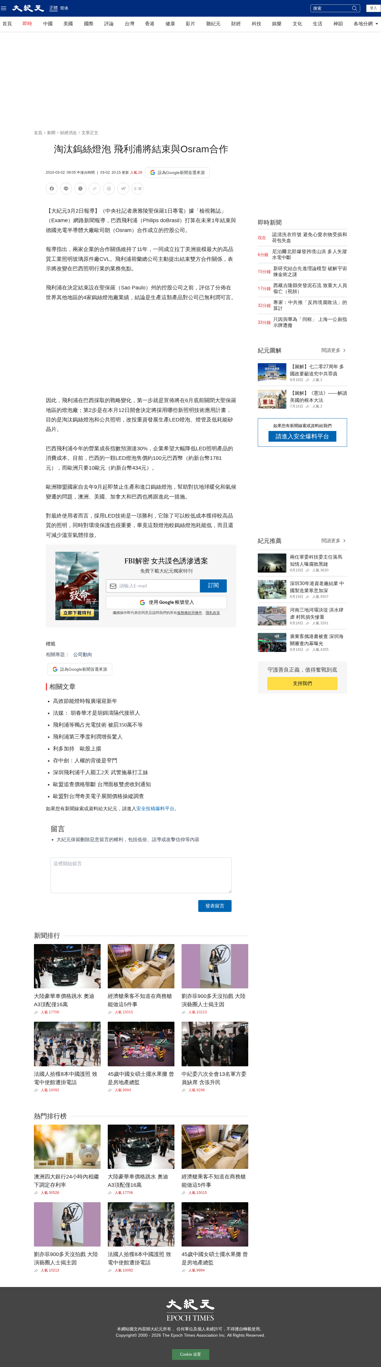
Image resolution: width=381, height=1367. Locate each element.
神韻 (338, 23)
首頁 (7, 23)
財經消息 (68, 132)
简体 (64, 8)
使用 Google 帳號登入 (171, 602)
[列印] (109, 190)
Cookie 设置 (190, 1354)
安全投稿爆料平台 (155, 808)
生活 (317, 23)
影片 (190, 23)
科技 (256, 23)
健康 (170, 23)
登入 (373, 8)
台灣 (129, 23)
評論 (109, 23)
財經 (236, 23)
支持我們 (302, 683)
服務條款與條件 (189, 613)
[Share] (37, 1012)
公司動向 (82, 654)
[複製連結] (95, 189)
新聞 (51, 132)
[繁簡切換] (137, 190)
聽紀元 (213, 23)
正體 (53, 7)
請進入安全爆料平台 (302, 436)
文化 (297, 23)
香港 (149, 23)
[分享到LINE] (66, 190)
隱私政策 (213, 613)
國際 (88, 23)
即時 (27, 23)
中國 (48, 23)
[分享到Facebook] (52, 190)
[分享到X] (80, 190)
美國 (68, 23)
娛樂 (277, 23)
